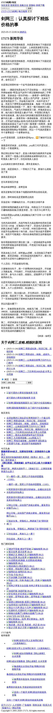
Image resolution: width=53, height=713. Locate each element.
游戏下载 (40, 5)
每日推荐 (22, 11)
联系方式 (47, 705)
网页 (6, 379)
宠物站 (32, 5)
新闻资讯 (14, 5)
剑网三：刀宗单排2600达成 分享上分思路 (26, 432)
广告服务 (27, 705)
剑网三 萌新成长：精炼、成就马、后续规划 (27, 423)
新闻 (15, 379)
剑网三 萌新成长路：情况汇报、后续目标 (26, 421)
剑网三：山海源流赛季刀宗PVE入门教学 (26, 426)
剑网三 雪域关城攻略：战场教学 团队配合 (27, 441)
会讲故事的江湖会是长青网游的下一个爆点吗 (28, 418)
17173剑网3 (12, 11)
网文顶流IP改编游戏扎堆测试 (15, 457)
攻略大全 (24, 5)
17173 (4, 11)
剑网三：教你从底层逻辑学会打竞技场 (25, 435)
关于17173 (6, 705)
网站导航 (16, 708)
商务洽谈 (37, 705)
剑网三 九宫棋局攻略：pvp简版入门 (24, 438)
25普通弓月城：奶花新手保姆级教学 (24, 443)
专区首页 (5, 5)
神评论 (23, 32)
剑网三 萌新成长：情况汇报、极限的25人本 (27, 429)
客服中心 (6, 708)
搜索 (29, 8)
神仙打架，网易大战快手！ (14, 468)
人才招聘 (16, 705)
